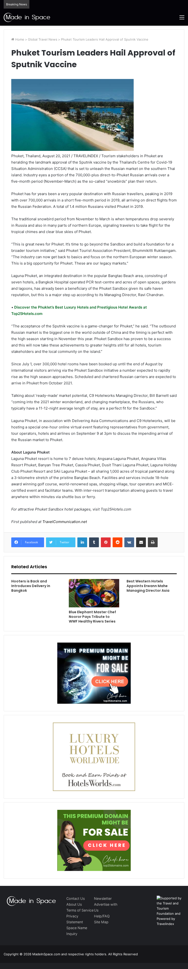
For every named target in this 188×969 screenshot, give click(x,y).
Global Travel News (42, 39)
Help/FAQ (102, 916)
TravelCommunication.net (64, 521)
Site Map (101, 922)
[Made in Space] (27, 17)
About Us (74, 904)
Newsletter (103, 898)
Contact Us (75, 898)
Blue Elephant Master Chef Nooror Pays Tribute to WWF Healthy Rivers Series (92, 617)
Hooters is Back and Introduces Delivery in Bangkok (30, 586)
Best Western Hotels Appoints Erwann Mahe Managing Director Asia (148, 586)
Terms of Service (80, 910)
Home (19, 39)
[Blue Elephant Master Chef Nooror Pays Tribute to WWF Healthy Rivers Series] (94, 593)
